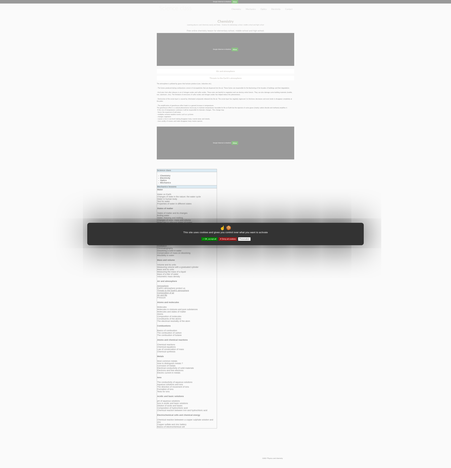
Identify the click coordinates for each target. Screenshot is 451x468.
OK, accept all (210, 239)
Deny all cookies (228, 239)
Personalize (244, 239)
